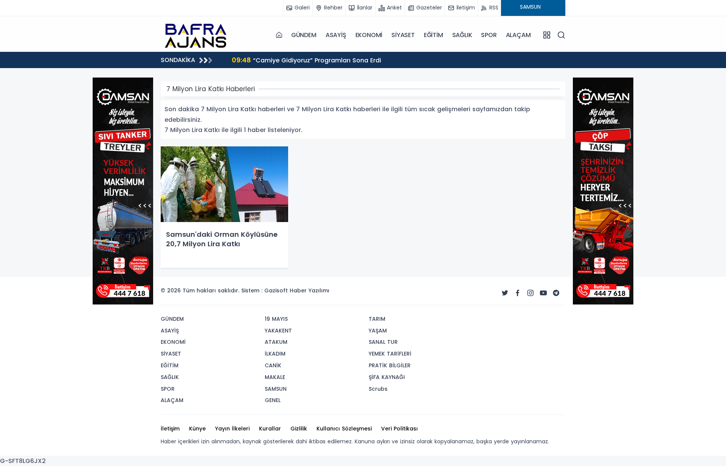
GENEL (273, 400)
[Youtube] (543, 293)
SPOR (488, 35)
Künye (197, 428)
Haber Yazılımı (309, 290)
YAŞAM (378, 330)
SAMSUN (276, 389)
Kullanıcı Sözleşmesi (344, 428)
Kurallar (270, 428)
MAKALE (275, 377)
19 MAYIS (276, 319)
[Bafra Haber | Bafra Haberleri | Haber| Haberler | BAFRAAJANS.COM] (198, 35)
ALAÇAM (518, 35)
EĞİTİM (433, 35)
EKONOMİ (369, 35)
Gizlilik (298, 428)
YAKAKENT (278, 330)
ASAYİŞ (336, 35)
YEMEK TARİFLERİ (390, 353)
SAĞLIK (462, 35)
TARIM (377, 319)
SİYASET (403, 35)
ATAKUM (276, 342)
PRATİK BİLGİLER (390, 365)
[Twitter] (505, 293)
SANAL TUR (383, 342)
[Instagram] (530, 293)
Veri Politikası (399, 428)
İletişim (170, 428)
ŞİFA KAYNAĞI (387, 377)
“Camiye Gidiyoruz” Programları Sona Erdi (204, 60)
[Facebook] (517, 293)
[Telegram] (556, 293)
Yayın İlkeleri (232, 428)
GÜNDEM (303, 35)
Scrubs (378, 389)
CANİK (273, 365)
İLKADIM (275, 353)
